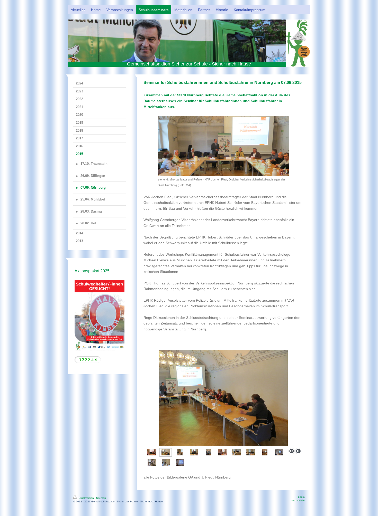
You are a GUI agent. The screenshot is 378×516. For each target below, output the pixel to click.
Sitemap (101, 497)
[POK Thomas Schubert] (180, 462)
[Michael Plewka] (152, 462)
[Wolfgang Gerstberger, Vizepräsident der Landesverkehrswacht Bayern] (194, 452)
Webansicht (298, 500)
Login (301, 496)
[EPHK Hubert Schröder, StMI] (180, 452)
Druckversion (86, 497)
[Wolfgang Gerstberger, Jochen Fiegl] (208, 452)
